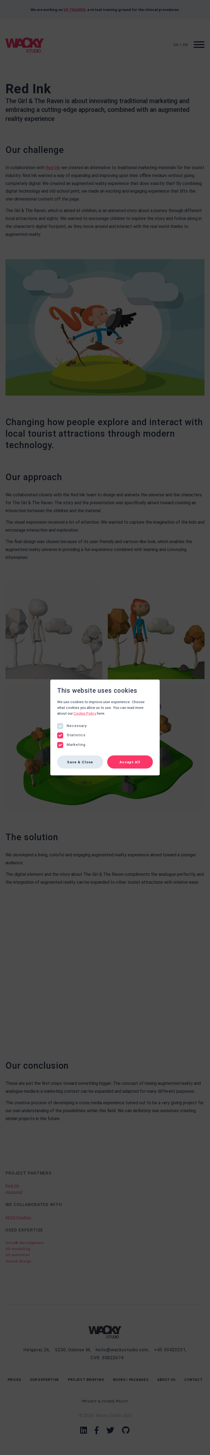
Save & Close (80, 762)
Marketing (76, 745)
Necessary (77, 726)
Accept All (129, 762)
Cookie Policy (85, 713)
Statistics (76, 735)
